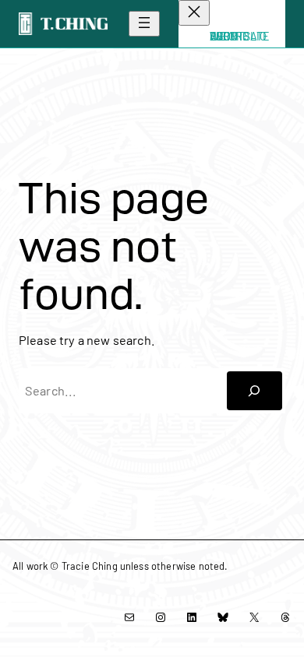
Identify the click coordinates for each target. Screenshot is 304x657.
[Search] (255, 390)
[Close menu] (194, 13)
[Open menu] (144, 24)
